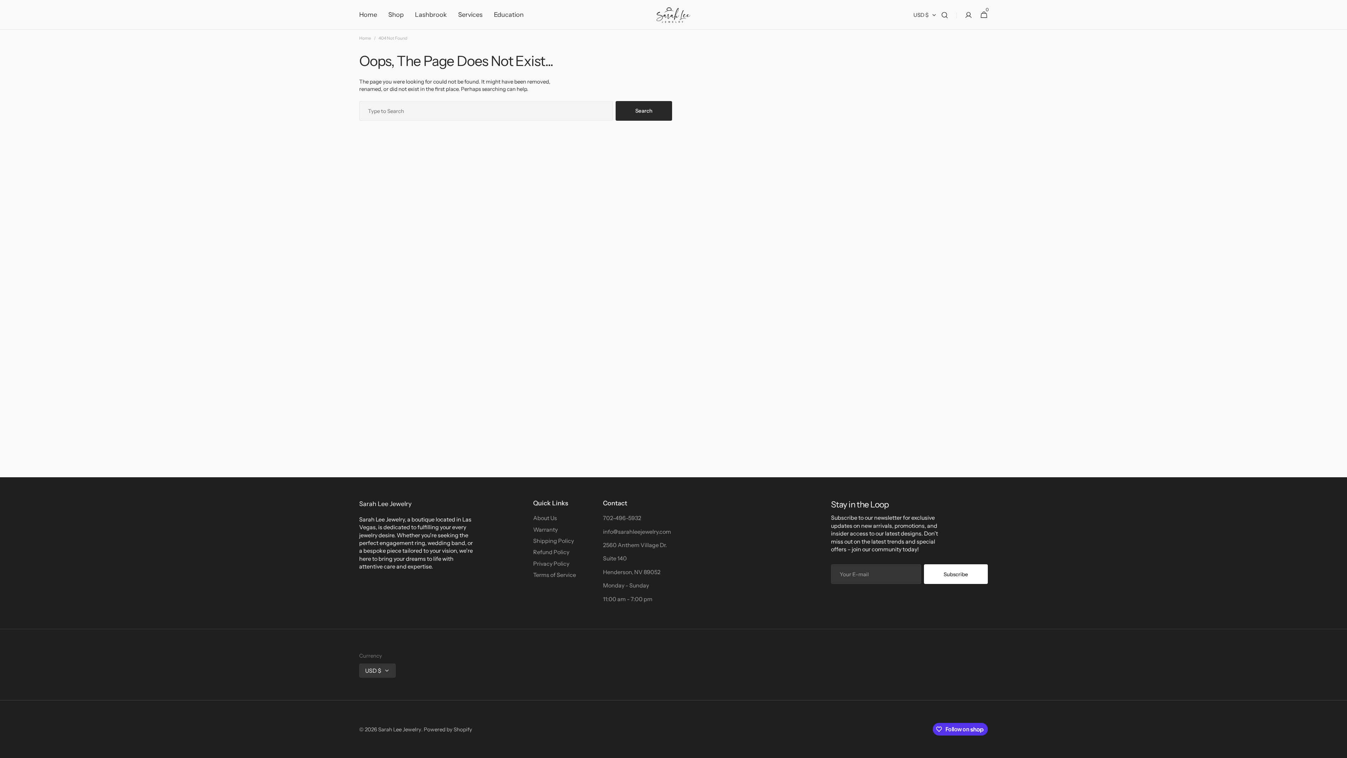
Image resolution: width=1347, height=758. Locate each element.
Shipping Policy (553, 540)
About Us (545, 517)
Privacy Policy (551, 563)
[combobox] (486, 111)
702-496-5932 (622, 517)
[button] (944, 15)
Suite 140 (615, 558)
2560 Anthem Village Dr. (635, 544)
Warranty (545, 529)
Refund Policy (551, 552)
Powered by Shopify (448, 729)
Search (643, 110)
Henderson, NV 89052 (632, 572)
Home (365, 38)
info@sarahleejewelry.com (637, 531)
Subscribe (956, 574)
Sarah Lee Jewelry (399, 729)
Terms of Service (554, 574)
